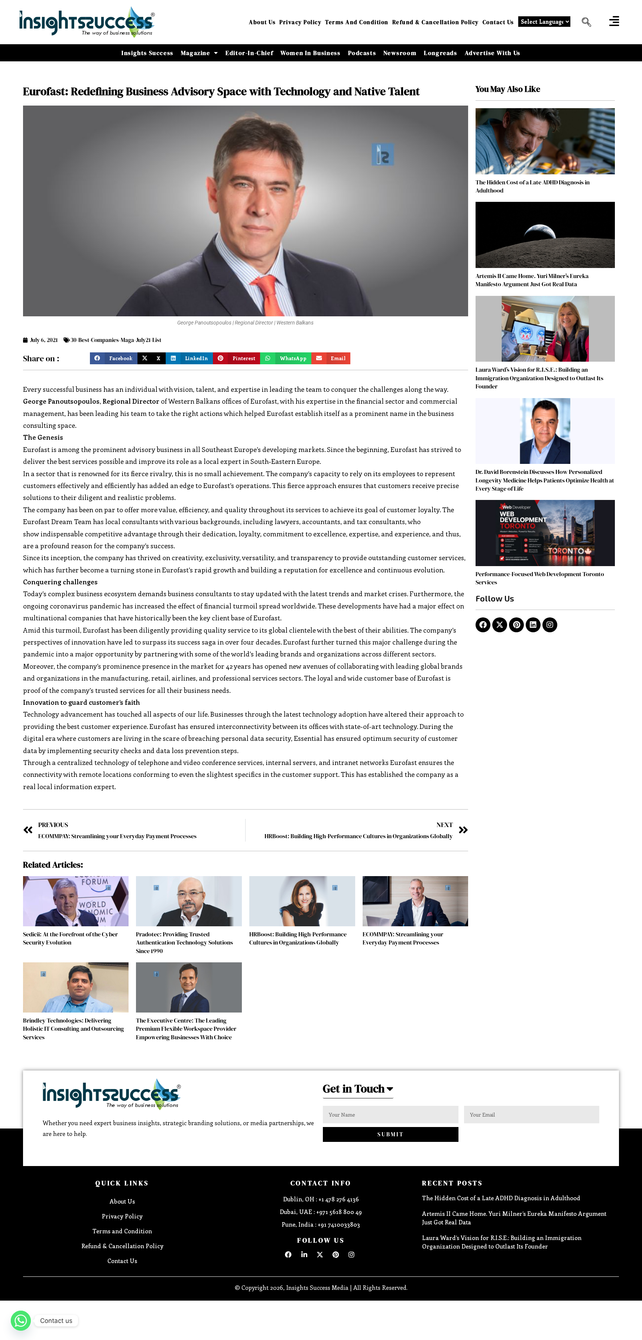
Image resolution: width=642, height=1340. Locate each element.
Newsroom (399, 53)
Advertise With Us (493, 53)
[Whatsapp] (21, 1321)
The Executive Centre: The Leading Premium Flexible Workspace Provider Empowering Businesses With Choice (186, 1028)
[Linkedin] (533, 624)
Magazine (195, 53)
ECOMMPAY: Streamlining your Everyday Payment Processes (403, 938)
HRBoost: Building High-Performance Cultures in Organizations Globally (298, 938)
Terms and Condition (357, 22)
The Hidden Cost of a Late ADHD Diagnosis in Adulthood (501, 1198)
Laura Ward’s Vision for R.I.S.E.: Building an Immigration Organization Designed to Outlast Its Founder (539, 377)
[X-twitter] (499, 624)
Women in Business (310, 53)
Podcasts (362, 53)
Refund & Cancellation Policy (435, 22)
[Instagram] (549, 624)
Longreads (440, 53)
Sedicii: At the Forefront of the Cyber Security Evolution (70, 938)
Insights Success (147, 53)
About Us (262, 22)
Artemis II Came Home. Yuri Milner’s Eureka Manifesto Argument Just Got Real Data (532, 280)
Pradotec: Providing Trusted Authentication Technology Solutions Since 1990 (184, 942)
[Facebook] (483, 624)
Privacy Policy (300, 22)
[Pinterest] (516, 624)
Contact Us (498, 22)
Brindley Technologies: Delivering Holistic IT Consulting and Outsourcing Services (73, 1028)
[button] (583, 22)
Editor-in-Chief (249, 53)
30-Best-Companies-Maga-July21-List (116, 340)
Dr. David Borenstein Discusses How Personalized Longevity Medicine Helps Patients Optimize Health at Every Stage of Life (545, 480)
